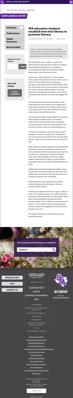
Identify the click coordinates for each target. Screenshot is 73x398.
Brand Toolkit (13, 47)
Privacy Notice (43, 370)
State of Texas (40, 352)
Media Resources (12, 40)
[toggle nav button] (71, 2)
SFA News (11, 27)
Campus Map (36, 316)
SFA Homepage (36, 305)
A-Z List (36, 328)
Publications (13, 33)
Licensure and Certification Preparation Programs (36, 324)
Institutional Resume (31, 370)
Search (23, 66)
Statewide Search (36, 355)
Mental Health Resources (36, 343)
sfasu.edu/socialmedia (61, 298)
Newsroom (22, 10)
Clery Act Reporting (36, 367)
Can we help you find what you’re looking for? (36, 242)
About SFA (14, 10)
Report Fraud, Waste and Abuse (36, 364)
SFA (8, 10)
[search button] (53, 249)
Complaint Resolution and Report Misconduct (38, 349)
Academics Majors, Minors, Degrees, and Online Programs (36, 385)
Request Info (12, 277)
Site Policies (36, 373)
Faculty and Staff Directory (36, 313)
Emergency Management (36, 346)
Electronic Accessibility (36, 337)
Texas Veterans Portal (36, 361)
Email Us (36, 291)
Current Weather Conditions (36, 331)
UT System (31, 352)
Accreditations (36, 319)
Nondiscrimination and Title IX (36, 340)
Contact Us (12, 290)
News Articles (30, 10)
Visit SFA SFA (36, 382)
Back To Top (36, 391)
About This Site (36, 397)
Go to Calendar (14, 92)
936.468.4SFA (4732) (36, 287)
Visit (12, 283)
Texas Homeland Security (36, 358)
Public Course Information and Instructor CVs (36, 309)
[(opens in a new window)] (55, 291)
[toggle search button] (2, 2)
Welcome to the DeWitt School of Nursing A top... (36, 380)
